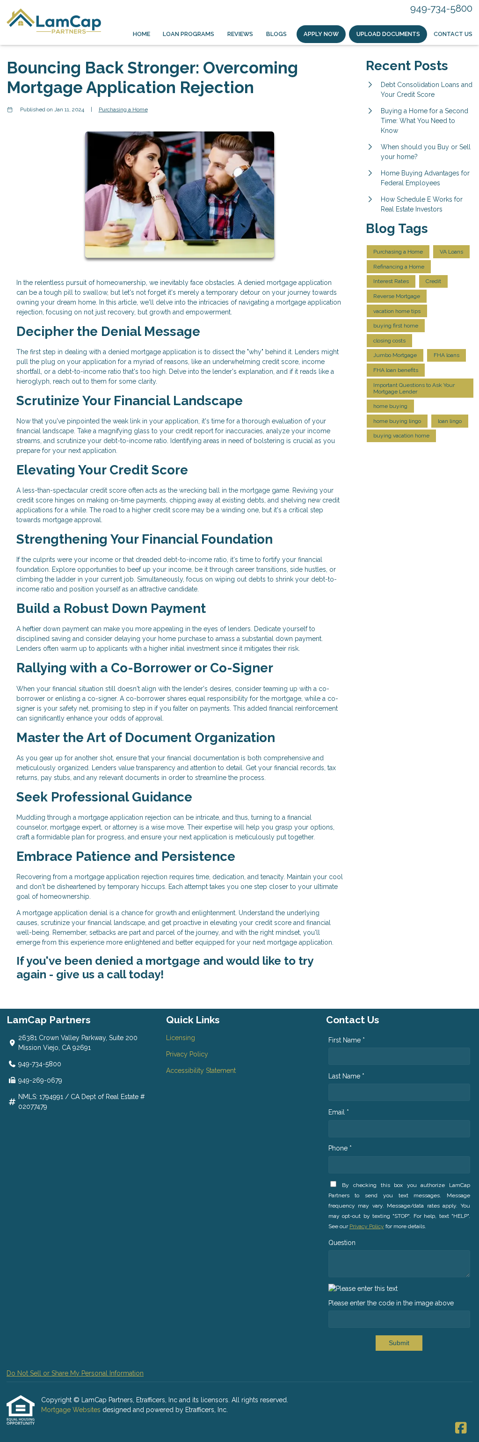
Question (342, 1242)
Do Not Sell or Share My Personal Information (75, 1373)
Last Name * (346, 1076)
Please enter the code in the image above (391, 1303)
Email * (338, 1112)
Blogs (276, 33)
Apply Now (321, 33)
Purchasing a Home (123, 109)
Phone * (340, 1148)
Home (141, 33)
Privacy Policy (187, 1054)
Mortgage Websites (71, 1409)
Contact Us (453, 33)
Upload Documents (388, 33)
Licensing (180, 1037)
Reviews (240, 33)
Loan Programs (188, 33)
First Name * (346, 1040)
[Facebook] (461, 1428)
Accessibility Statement (201, 1070)
